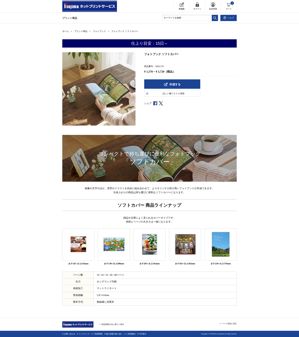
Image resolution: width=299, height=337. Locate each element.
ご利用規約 (130, 334)
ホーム (65, 31)
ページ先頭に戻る (229, 323)
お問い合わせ (69, 334)
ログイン (197, 9)
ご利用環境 (97, 334)
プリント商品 (69, 18)
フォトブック (99, 31)
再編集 (182, 9)
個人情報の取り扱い (114, 334)
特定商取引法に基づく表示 (113, 324)
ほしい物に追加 (173, 93)
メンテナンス (84, 334)
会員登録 (213, 9)
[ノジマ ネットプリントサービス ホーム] (92, 6)
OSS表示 (142, 334)
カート (229, 6)
